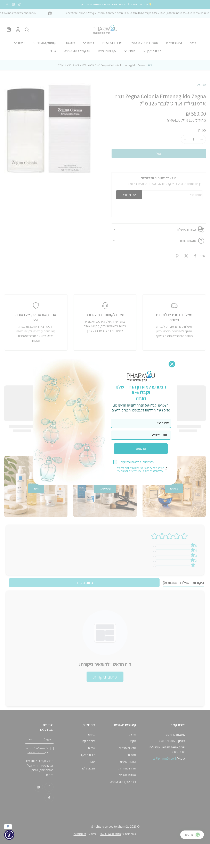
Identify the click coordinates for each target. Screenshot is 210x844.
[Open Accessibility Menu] (9, 835)
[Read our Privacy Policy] (166, 468)
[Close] (172, 364)
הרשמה (141, 448)
